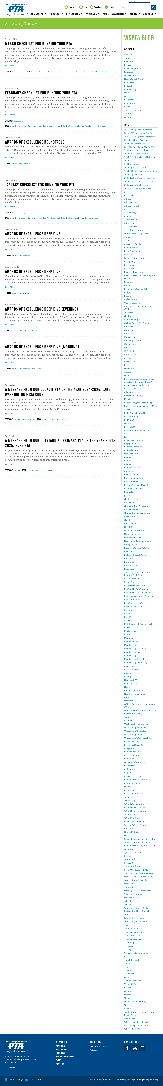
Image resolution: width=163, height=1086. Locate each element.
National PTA (130, 679)
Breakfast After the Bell (135, 289)
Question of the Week (134, 762)
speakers (128, 848)
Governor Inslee (132, 509)
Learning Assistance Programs (139, 596)
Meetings (128, 638)
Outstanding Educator (135, 731)
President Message (133, 745)
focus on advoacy (132, 474)
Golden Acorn (131, 499)
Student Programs (103, 72)
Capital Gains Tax (132, 303)
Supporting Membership (136, 921)
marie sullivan (131, 627)
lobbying (128, 620)
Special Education (132, 110)
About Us (60, 1063)
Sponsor (128, 855)
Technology (129, 942)
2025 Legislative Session (136, 174)
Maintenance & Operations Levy (140, 624)
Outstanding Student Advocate (139, 738)
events (127, 423)
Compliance (130, 330)
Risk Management (133, 793)
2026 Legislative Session (136, 185)
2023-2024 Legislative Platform (139, 157)
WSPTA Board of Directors (137, 1022)
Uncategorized (28, 419)
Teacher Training (132, 939)
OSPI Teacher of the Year (136, 724)
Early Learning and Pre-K (136, 385)
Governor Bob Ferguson (136, 506)
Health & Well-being (134, 79)
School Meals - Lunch (134, 807)
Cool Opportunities (133, 340)
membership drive (133, 652)
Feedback (98, 7)
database (128, 358)
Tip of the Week (131, 960)
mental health (131, 666)
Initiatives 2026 (131, 565)
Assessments (130, 226)
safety (127, 797)
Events (134, 13)
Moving (127, 676)
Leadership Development (86, 126)
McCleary (128, 634)
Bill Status (129, 265)
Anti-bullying (130, 212)
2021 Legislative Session (135, 140)
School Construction (134, 804)
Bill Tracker (129, 268)
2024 (126, 160)
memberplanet (131, 641)
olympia (128, 720)
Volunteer (129, 998)
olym (126, 717)
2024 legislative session (135, 167)
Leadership (19, 72)
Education (129, 61)
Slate (126, 835)
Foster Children (132, 481)
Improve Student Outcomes (138, 548)
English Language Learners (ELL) (140, 406)
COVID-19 (129, 351)
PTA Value (129, 758)
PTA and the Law (132, 751)
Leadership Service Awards (86, 218)
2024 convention (132, 164)
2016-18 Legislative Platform (138, 129)
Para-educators (132, 741)
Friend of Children (133, 488)
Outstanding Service (134, 734)
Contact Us (10, 1068)
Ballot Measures (132, 251)
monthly (128, 672)
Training (29, 213)
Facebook (127, 1048)
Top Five (128, 967)
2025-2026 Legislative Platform (139, 178)
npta (126, 697)
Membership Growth (134, 659)
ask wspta (129, 223)
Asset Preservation (133, 230)
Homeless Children (133, 537)
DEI (126, 365)
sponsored (129, 859)
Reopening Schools (133, 783)
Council (127, 347)
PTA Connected (131, 755)
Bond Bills (129, 282)
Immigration (130, 544)
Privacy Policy (119, 1080)
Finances (128, 72)
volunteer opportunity (135, 1001)
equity (127, 409)
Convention (129, 337)
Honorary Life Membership (137, 541)
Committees (130, 326)
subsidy (127, 904)
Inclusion (128, 551)
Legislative (129, 86)
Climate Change (132, 319)
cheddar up (129, 316)
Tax (126, 925)
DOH (126, 375)
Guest (127, 520)
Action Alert (130, 195)
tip (125, 956)
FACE (126, 437)
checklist (128, 312)
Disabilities (129, 368)
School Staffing (131, 818)
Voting (127, 1005)
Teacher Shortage (133, 935)
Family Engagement (113, 13)
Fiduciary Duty (131, 453)
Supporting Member (134, 918)
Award (127, 237)
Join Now (73, 7)
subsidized (129, 901)
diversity (128, 372)
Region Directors (132, 776)
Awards (34, 72)
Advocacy (55, 13)
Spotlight (128, 862)
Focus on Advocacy (133, 478)
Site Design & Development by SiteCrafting (142, 1080)
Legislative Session (133, 606)
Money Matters (131, 669)
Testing (128, 949)
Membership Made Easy (135, 662)
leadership (129, 582)
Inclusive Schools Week (135, 555)
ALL (126, 209)
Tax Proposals (131, 928)
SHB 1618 (128, 828)
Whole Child (130, 1018)
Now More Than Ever (134, 694)
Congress (129, 333)
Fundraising (130, 492)
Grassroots (129, 516)
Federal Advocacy (132, 446)
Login (111, 7)
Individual (129, 558)
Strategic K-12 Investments (137, 890)
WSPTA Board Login (16, 1080)
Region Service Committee (137, 779)
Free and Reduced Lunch (136, 485)
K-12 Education (131, 578)
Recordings (129, 765)
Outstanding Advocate (135, 727)
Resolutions (129, 790)
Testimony (129, 946)
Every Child (129, 427)
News (127, 92)
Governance (130, 75)
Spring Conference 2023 (136, 869)
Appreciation (130, 219)
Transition (129, 973)
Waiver (127, 1008)
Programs (91, 13)
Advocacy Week (131, 206)
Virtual (127, 994)
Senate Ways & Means (134, 821)
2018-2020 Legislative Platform (139, 133)
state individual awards (135, 880)
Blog (85, 7)
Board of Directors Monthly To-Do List (76, 72)
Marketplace (130, 631)
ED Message (130, 388)
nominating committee (135, 690)
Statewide (129, 887)
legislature (129, 610)
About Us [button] (148, 13)
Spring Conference (133, 866)
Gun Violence (130, 523)
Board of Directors (133, 272)
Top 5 (127, 963)
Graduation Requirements (137, 513)
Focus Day (129, 471)
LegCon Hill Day (132, 599)
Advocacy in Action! (133, 202)
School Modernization (135, 811)
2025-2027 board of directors (138, 181)
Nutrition (128, 700)
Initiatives (129, 562)
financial (128, 464)
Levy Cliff (128, 617)
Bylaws (127, 296)
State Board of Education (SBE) (139, 876)
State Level (129, 883)
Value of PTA (130, 984)
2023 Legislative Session (136, 153)
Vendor (127, 987)
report (127, 786)
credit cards (130, 354)
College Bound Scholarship (137, 323)
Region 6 (128, 772)
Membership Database (135, 648)
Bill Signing (129, 261)
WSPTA (16, 10)
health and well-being (134, 530)
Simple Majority (132, 832)
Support (128, 914)
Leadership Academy (134, 585)
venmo (127, 991)
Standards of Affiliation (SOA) (138, 873)
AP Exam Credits (132, 216)
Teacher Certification (134, 932)
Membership (37, 13)
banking (128, 254)
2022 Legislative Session (136, 143)
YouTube (135, 1048)
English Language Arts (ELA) (138, 402)
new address (130, 683)
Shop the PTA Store (98, 1046)
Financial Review (132, 467)
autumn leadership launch (136, 233)
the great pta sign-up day (136, 953)
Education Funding (133, 395)
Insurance (129, 569)
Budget (127, 292)
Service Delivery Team (135, 825)
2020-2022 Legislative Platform (139, 136)
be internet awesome (134, 258)
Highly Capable (131, 534)
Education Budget (133, 392)
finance (127, 457)
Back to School (131, 247)
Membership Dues (133, 655)
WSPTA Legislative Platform (138, 1025)
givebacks (129, 495)
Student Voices (131, 897)
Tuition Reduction (133, 980)
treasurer (129, 977)
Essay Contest (131, 416)
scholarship (129, 800)
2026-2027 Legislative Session (138, 188)
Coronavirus (130, 344)
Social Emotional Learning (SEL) (139, 839)
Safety (127, 106)
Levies (127, 613)
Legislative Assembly (134, 603)
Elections (128, 399)
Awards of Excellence (48, 72)
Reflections (129, 103)
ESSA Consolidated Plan (135, 413)
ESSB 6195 (129, 420)
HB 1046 (128, 527)
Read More (10, 65)
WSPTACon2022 (132, 1029)
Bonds (127, 285)
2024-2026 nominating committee (141, 171)
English (135, 1)
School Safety (130, 814)
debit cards (129, 361)
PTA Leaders (73, 13)
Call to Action (130, 299)
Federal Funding (132, 450)
